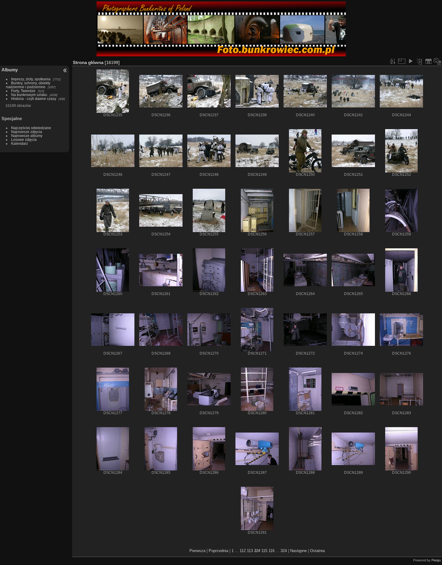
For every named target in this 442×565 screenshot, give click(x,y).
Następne (298, 550)
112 (243, 550)
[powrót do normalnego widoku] (419, 61)
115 (264, 550)
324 (284, 550)
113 (250, 550)
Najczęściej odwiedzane (31, 128)
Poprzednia (218, 550)
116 (272, 550)
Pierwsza (197, 550)
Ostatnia (317, 550)
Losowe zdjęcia (24, 139)
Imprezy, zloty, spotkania (31, 79)
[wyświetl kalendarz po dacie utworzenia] (437, 61)
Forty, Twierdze (23, 91)
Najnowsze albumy (26, 136)
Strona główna (88, 62)
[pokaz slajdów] (410, 61)
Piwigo (436, 560)
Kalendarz (19, 143)
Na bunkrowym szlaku (29, 95)
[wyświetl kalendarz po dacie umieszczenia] (428, 61)
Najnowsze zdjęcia (26, 132)
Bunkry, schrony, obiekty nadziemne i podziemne (28, 85)
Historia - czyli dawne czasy (33, 99)
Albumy (10, 69)
